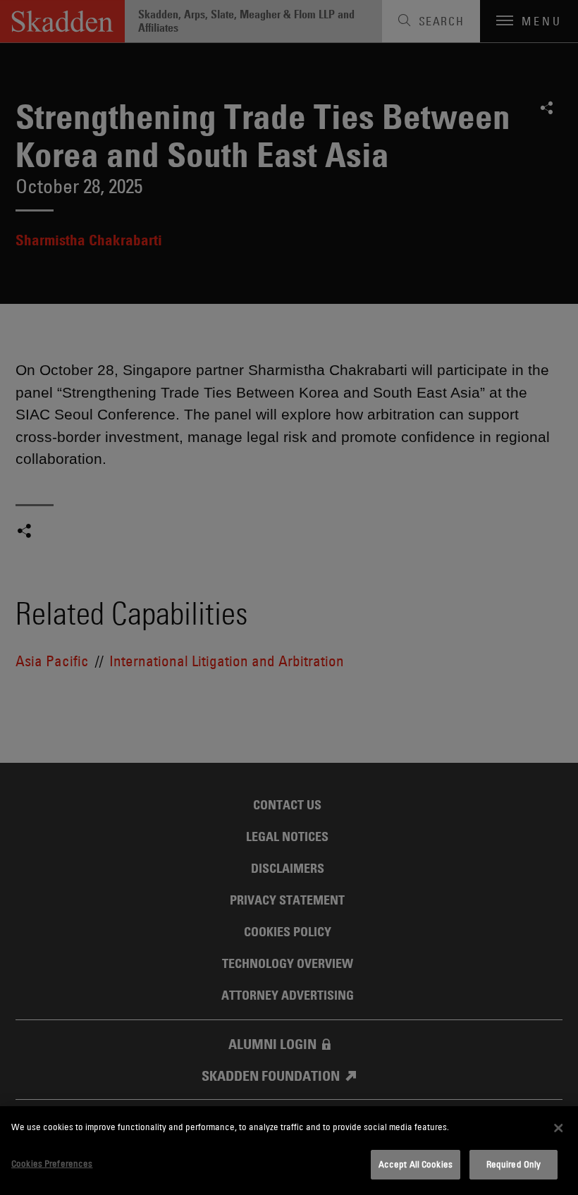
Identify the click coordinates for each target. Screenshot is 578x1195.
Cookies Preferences (51, 1163)
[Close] (558, 1128)
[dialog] (289, 1150)
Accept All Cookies (416, 1164)
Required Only (513, 1164)
